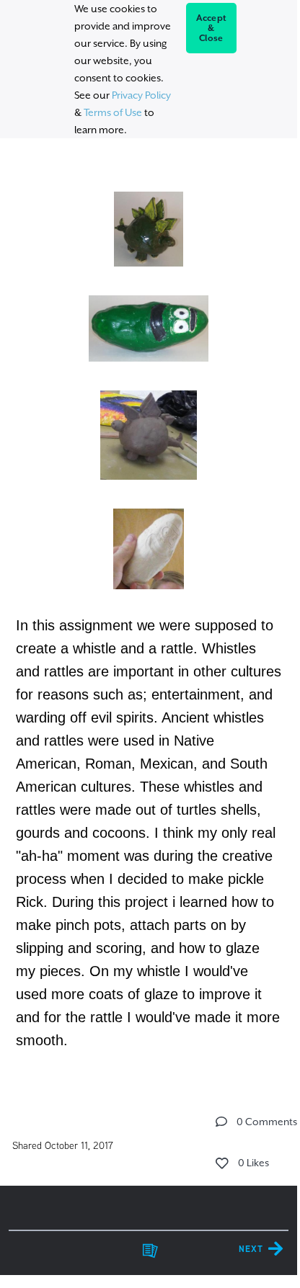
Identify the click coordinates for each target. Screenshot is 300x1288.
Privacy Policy (141, 95)
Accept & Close (211, 28)
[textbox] (148, 613)
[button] (221, 1121)
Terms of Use (113, 112)
